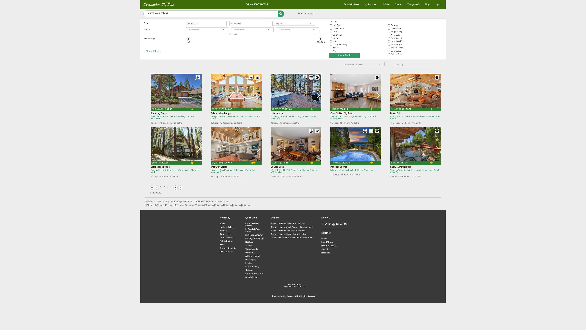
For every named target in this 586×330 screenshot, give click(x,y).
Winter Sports (251, 249)
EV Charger (396, 51)
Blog (427, 4)
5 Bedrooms (174, 201)
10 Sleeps (209, 205)
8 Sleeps (228, 205)
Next (198, 95)
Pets (335, 32)
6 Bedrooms (162, 201)
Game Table (338, 29)
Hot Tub (336, 25)
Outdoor (249, 270)
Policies (386, 4)
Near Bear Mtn (397, 41)
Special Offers (397, 48)
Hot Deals (325, 253)
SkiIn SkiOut (396, 54)
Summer (249, 245)
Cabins (147, 29)
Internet (336, 38)
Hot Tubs (249, 242)
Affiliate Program (252, 256)
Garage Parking (340, 45)
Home (223, 224)
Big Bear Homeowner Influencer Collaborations (292, 227)
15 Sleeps (159, 205)
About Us (224, 231)
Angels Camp (251, 277)
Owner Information (228, 248)
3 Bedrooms (199, 201)
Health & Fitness (328, 246)
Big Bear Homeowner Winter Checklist (288, 224)
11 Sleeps (199, 205)
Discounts (249, 252)
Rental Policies (226, 238)
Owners (398, 4)
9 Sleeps (219, 205)
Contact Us (225, 234)
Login (437, 4)
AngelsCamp (397, 32)
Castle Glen (396, 29)
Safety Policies (226, 241)
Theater (336, 48)
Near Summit (396, 38)
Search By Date (351, 4)
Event (324, 239)
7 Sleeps (237, 205)
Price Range (149, 38)
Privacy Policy (226, 252)
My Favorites (370, 4)
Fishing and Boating (254, 238)
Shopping (325, 249)
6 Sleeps (246, 205)
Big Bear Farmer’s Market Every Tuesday (288, 234)
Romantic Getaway (254, 235)
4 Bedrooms (186, 201)
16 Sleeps (149, 205)
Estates (394, 25)
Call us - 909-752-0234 (257, 4)
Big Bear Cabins (227, 227)
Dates (146, 23)
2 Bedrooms (211, 201)
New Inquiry (250, 259)
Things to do (413, 4)
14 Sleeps (169, 205)
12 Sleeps (189, 205)
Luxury (336, 41)
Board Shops (327, 242)
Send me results (305, 13)
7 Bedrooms (150, 201)
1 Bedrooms (223, 201)
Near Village (396, 45)
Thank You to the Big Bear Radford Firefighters (291, 238)
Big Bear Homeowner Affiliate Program (288, 231)
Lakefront (337, 35)
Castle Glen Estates (254, 274)
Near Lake (395, 35)
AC (334, 51)
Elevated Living (252, 267)
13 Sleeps (179, 205)
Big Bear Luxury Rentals (252, 225)
